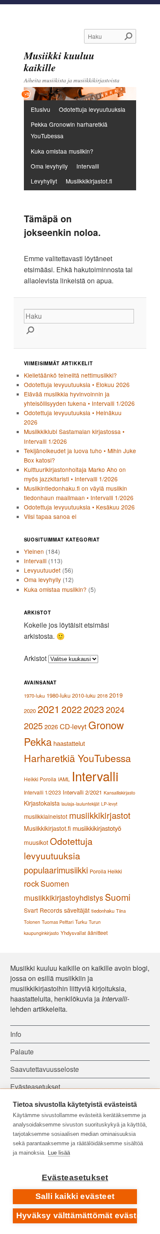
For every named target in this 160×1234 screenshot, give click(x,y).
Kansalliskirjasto (119, 792)
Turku (81, 921)
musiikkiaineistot (45, 816)
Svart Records (43, 910)
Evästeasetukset (75, 1177)
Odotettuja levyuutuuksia (92, 109)
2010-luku (84, 695)
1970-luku (34, 695)
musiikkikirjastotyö (97, 828)
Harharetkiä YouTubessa (77, 758)
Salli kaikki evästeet (74, 1196)
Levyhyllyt (44, 181)
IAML (64, 779)
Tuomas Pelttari (57, 922)
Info (15, 1034)
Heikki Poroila (40, 779)
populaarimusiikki (56, 870)
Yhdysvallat (73, 932)
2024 (115, 709)
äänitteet (97, 933)
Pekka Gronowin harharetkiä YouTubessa (69, 130)
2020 (30, 711)
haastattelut (69, 743)
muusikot (36, 842)
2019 (116, 695)
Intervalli (87, 166)
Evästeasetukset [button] (35, 1086)
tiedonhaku (102, 910)
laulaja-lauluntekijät (80, 803)
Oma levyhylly (49, 166)
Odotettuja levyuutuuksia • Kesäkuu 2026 (79, 507)
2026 (51, 726)
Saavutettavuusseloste (44, 1069)
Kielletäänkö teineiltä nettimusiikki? (70, 375)
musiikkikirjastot (100, 815)
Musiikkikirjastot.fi (89, 181)
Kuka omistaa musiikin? (62, 151)
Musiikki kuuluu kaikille (59, 61)
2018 (102, 695)
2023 (94, 709)
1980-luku (58, 695)
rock (31, 883)
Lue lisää (59, 1153)
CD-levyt (73, 726)
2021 (49, 708)
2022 (71, 709)
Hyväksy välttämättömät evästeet (76, 1215)
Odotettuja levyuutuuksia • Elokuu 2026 (77, 384)
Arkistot (35, 658)
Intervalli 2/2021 (82, 792)
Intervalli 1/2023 (42, 792)
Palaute (22, 1051)
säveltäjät (77, 910)
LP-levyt (109, 803)
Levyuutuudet (42, 570)
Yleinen (34, 551)
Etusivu (40, 109)
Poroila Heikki (106, 871)
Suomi (118, 897)
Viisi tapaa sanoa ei (50, 516)
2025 (33, 725)
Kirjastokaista (42, 803)
